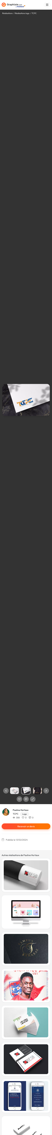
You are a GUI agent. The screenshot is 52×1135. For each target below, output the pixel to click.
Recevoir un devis (26, 826)
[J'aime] (19, 799)
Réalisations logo (22, 13)
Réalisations (7, 13)
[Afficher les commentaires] (26, 799)
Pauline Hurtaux (20, 810)
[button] (6, 791)
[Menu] (47, 5)
